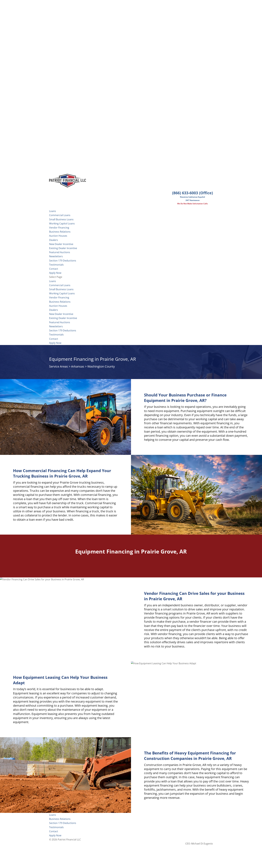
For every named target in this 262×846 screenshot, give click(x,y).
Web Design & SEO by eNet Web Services (189, 839)
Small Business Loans (61, 219)
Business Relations (60, 301)
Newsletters (56, 256)
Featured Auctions (59, 252)
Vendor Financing (59, 227)
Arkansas (77, 366)
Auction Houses (58, 235)
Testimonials (56, 334)
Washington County (101, 366)
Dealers (53, 240)
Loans (52, 281)
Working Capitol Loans (62, 223)
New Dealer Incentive (61, 244)
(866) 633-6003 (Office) (192, 192)
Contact (53, 338)
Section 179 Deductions (62, 330)
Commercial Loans (59, 215)
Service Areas (58, 366)
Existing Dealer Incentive (63, 248)
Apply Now (55, 343)
